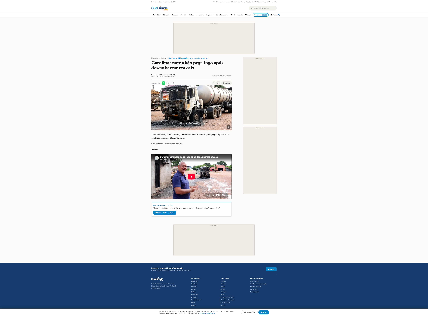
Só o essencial (249, 312)
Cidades (175, 15)
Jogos (223, 286)
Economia (200, 15)
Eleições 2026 (225, 302)
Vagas (223, 294)
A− (214, 83)
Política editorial (162, 76)
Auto (274, 2)
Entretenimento (222, 15)
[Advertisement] (214, 38)
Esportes (209, 15)
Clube (223, 289)
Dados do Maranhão (227, 300)
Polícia (191, 15)
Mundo (240, 15)
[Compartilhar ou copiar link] (173, 83)
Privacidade (254, 292)
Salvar (227, 83)
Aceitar (264, 312)
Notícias (274, 15)
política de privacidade (207, 313)
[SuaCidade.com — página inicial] (159, 8)
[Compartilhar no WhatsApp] (163, 83)
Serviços (260, 15)
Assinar (271, 269)
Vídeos (248, 15)
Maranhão (156, 15)
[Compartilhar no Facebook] (168, 83)
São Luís (166, 15)
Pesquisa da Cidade (227, 297)
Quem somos (254, 281)
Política (183, 15)
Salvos (223, 305)
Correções (171, 76)
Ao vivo (223, 281)
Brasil (233, 15)
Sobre (153, 76)
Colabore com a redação (164, 213)
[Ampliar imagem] (228, 127)
